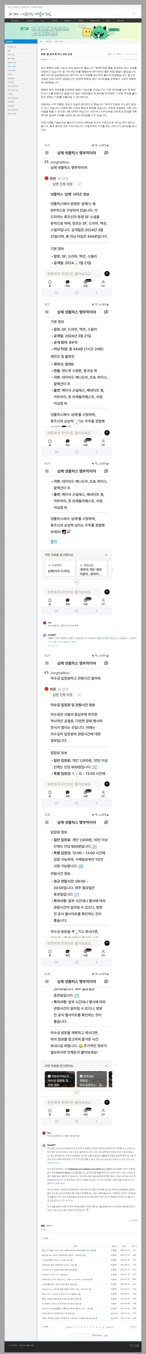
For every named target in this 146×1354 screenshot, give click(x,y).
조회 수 (134, 1246)
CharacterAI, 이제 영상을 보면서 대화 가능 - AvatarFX (65, 1289)
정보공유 (9, 42)
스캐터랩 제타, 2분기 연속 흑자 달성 (58, 1284)
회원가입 (17, 7)
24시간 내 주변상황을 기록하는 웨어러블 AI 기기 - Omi (66, 1309)
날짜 (124, 1246)
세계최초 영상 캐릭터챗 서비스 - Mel (58, 1265)
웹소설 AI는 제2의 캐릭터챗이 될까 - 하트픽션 (62, 1255)
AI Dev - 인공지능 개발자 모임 (23, 1345)
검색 (106, 1336)
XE (138, 1344)
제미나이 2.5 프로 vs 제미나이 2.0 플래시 (60, 1294)
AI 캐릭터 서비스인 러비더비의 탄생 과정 (60, 1304)
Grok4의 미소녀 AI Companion (55, 1275)
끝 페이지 (109, 1327)
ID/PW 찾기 (26, 7)
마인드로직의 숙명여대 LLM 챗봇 (57, 1313)
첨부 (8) (49, 1226)
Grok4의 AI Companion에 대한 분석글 (58, 1270)
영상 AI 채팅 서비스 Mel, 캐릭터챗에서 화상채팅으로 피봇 (68, 1250)
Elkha (137, 1346)
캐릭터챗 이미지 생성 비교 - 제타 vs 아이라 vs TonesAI (66, 1279)
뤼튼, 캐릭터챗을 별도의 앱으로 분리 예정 (60, 1299)
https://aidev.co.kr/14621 (130, 59)
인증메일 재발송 (36, 7)
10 (103, 1327)
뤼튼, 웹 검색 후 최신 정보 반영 (56, 54)
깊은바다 (44, 59)
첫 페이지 (69, 1327)
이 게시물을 (134, 1220)
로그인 (10, 7)
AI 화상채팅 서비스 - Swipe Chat (56, 1260)
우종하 (114, 1250)
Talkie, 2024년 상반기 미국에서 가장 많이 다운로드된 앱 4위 (68, 1318)
